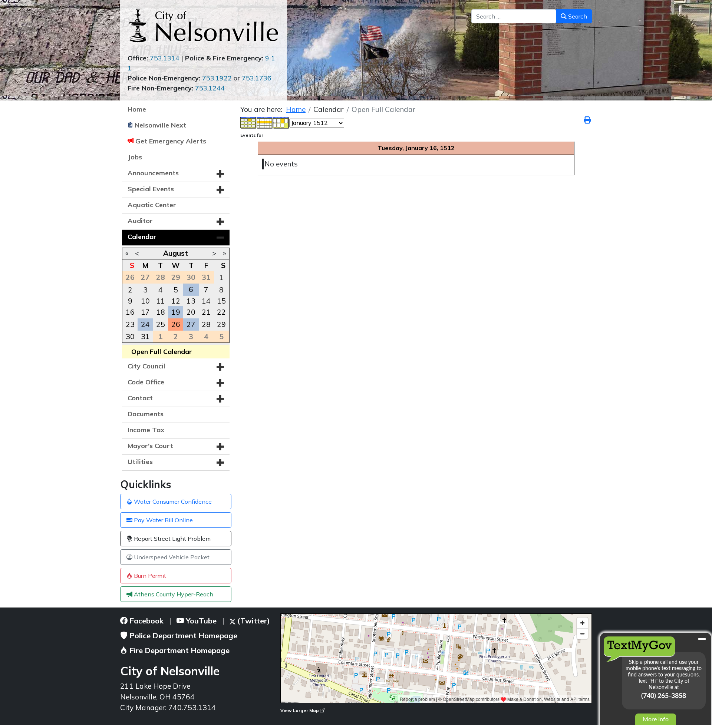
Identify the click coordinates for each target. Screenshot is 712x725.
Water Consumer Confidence (172, 501)
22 (221, 312)
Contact (140, 398)
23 (130, 324)
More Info (656, 719)
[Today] (281, 122)
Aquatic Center (152, 205)
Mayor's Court (150, 445)
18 (160, 312)
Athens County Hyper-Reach (172, 594)
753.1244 (210, 88)
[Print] (588, 120)
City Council (146, 366)
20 (191, 312)
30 (130, 336)
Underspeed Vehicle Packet (171, 557)
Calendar (142, 236)
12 (175, 301)
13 (191, 301)
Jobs (135, 157)
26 (175, 324)
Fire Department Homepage (179, 650)
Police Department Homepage (182, 635)
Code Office (146, 382)
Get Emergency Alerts (170, 141)
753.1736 (256, 78)
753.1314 (164, 58)
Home (137, 109)
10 (145, 301)
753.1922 (217, 78)
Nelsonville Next (160, 125)
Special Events (151, 189)
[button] (220, 174)
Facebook (146, 620)
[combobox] (513, 16)
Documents (146, 414)
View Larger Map (300, 710)
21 (206, 312)
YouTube (200, 620)
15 (221, 301)
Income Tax (146, 430)
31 (145, 336)
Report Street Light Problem (171, 538)
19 (175, 312)
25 (160, 324)
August (175, 253)
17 (145, 312)
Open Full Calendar (161, 351)
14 (206, 301)
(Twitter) (252, 620)
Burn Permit (149, 575)
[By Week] (265, 122)
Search (577, 16)
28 (206, 324)
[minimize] (702, 639)
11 (160, 301)
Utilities (140, 461)
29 (221, 324)
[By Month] (248, 122)
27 (191, 324)
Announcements (153, 173)
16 (130, 312)
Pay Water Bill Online (162, 520)
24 (145, 324)
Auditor (140, 220)
